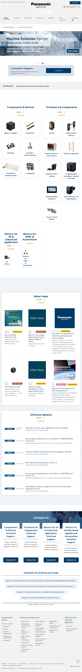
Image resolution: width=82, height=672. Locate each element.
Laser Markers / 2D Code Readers (55, 626)
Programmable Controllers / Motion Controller (41, 630)
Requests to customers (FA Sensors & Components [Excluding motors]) (40, 592)
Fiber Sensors (25, 621)
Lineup (18, 112)
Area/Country (76, 666)
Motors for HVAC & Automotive (71, 629)
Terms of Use (13, 663)
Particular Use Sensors (25, 650)
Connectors (6, 626)
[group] (41, 46)
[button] (35, 63)
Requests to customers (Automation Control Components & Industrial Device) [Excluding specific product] (40, 581)
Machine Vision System (54, 631)
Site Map (4, 663)
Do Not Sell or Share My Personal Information (52, 663)
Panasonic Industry (8, 27)
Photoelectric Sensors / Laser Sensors (25, 625)
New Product (41, 332)
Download (28, 18)
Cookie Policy (32, 663)
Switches (5, 629)
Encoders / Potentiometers (7, 632)
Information (17, 332)
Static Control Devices (53, 622)
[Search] (52, 12)
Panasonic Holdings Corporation (11, 665)
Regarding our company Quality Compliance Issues (32, 86)
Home (6, 18)
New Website (61, 384)
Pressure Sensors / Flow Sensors (41, 640)
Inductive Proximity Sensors (26, 646)
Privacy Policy (22, 663)
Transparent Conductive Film (7, 637)
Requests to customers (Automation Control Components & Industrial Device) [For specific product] (40, 586)
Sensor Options (40, 621)
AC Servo (68, 626)
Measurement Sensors (40, 644)
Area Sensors (25, 642)
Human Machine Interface (40, 635)
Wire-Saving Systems (39, 625)
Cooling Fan (6, 640)
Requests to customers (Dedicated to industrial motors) (40, 598)
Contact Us (75, 3)
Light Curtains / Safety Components (25, 638)
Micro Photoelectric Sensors (25, 632)
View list (39, 299)
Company (74, 18)
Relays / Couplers (8, 624)
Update (9, 429)
